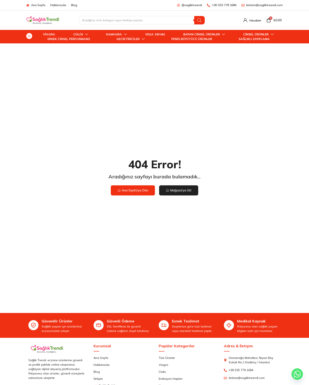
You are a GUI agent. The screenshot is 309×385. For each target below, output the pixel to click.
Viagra (49, 34)
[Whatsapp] (297, 374)
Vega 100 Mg (155, 34)
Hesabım (255, 20)
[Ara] (199, 20)
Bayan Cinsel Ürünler (201, 34)
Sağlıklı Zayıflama (254, 39)
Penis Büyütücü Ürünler (191, 39)
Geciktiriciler (128, 39)
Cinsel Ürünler (256, 34)
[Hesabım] (245, 20)
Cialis (78, 34)
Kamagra (114, 34)
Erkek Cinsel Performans (69, 39)
